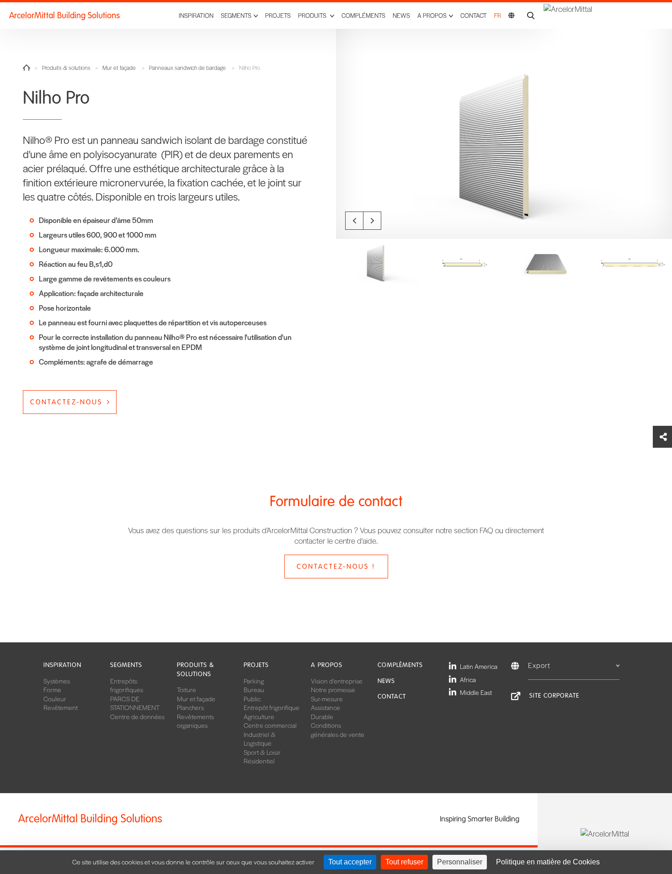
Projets (278, 15)
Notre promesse (333, 689)
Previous (354, 221)
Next (372, 221)
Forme (52, 689)
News (401, 15)
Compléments (363, 15)
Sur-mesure (327, 698)
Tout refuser (404, 862)
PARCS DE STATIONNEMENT (135, 703)
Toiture (186, 689)
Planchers (190, 707)
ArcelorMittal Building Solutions (64, 16)
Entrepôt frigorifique (271, 707)
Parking (254, 680)
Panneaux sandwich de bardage (187, 68)
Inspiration (196, 15)
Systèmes (56, 680)
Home (26, 67)
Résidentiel (259, 760)
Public (252, 698)
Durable (322, 716)
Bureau (254, 689)
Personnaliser (459, 862)
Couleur (54, 698)
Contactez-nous (66, 402)
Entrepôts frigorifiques (126, 685)
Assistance (325, 707)
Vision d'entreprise (337, 680)
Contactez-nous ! (336, 566)
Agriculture (259, 716)
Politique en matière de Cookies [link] (548, 862)
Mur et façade (119, 68)
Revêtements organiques (195, 721)
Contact (473, 15)
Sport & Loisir (262, 752)
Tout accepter (350, 862)
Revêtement (60, 707)
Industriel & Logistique (260, 739)
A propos (326, 665)
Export (539, 665)
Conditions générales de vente (337, 729)
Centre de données (137, 716)
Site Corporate (554, 695)
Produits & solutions (66, 68)
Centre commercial (270, 725)
